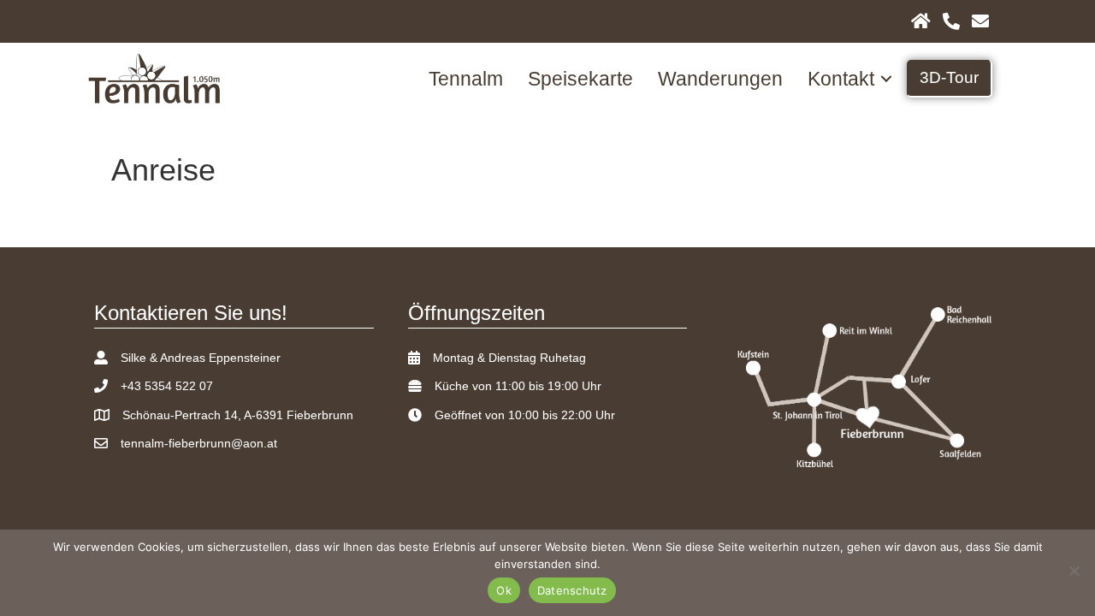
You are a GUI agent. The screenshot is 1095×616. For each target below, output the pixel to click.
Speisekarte (580, 79)
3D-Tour (949, 77)
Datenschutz (572, 590)
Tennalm (466, 79)
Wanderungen (720, 79)
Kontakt (841, 79)
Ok (504, 590)
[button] (886, 79)
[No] (1073, 570)
